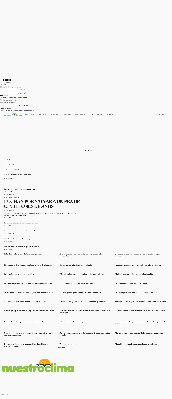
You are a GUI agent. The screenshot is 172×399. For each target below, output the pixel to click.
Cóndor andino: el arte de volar (17, 175)
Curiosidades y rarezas (11, 169)
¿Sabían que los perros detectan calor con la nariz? (81, 292)
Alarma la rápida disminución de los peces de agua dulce (139, 333)
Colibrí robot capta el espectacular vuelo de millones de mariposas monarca (27, 334)
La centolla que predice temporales (19, 274)
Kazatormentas (9, 178)
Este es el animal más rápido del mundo (131, 283)
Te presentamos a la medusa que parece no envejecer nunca (29, 292)
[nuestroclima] (86, 80)
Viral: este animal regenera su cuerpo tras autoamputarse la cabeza (140, 323)
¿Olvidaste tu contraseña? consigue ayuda (13, 98)
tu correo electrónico (23, 105)
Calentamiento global (11, 184)
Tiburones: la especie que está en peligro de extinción (81, 274)
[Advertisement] (86, 131)
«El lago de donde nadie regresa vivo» (75, 322)
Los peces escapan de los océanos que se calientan (21, 190)
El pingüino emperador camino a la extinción (134, 274)
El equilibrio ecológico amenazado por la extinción (136, 344)
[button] (167, 114)
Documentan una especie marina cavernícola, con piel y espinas (138, 255)
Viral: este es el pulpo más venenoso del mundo (24, 322)
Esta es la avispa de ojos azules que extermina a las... (22, 247)
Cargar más (62, 348)
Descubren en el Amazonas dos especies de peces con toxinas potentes (85, 334)
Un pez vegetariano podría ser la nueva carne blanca (137, 292)
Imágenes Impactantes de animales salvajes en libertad (138, 265)
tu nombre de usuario (24, 90)
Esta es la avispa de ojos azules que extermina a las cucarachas (81, 255)
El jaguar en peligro (67, 344)
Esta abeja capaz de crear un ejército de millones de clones (29, 311)
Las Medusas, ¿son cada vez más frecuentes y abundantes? (84, 301)
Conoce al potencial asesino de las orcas (76, 283)
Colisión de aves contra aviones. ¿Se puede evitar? (25, 301)
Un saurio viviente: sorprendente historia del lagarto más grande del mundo (28, 345)
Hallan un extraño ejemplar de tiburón (75, 265)
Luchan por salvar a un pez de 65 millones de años (42, 204)
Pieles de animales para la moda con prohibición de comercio (140, 311)
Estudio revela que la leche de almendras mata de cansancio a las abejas (85, 312)
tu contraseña (22, 93)
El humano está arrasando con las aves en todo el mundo (28, 265)
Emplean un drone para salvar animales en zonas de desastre (141, 301)
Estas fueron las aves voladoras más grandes (19, 239)
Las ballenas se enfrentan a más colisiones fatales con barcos (29, 283)
